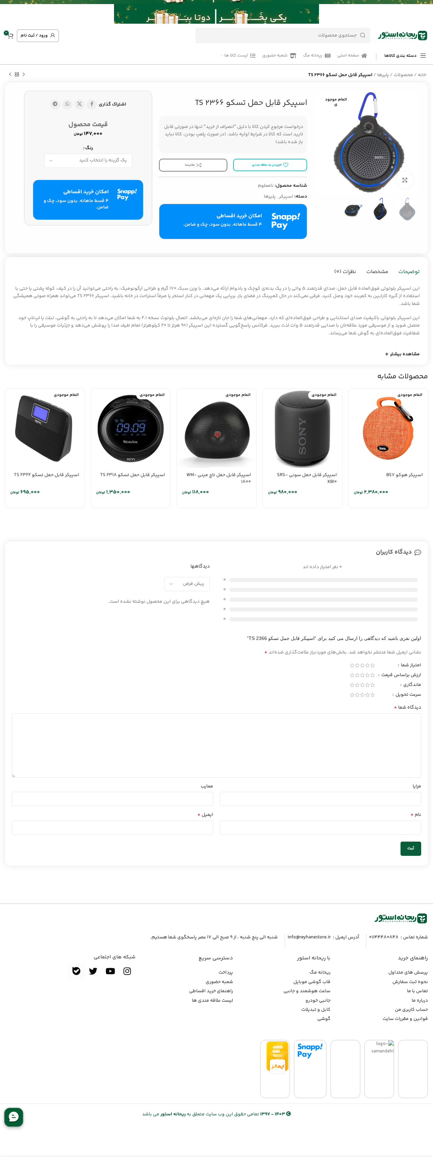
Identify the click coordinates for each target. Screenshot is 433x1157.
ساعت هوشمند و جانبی (307, 991)
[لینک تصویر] (401, 918)
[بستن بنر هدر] (8, 12)
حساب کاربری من (411, 1010)
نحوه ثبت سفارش (410, 982)
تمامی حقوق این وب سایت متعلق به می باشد (213, 1114)
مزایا (417, 786)
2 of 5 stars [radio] (367, 665)
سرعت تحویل (407, 695)
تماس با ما (417, 991)
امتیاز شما (410, 666)
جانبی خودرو (318, 1000)
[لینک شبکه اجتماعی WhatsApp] (67, 104)
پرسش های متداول (408, 972)
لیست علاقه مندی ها (212, 1000)
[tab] (409, 272)
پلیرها (383, 75)
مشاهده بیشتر (405, 354)
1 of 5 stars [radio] (372, 665)
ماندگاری (411, 686)
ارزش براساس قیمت (400, 676)
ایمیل (205, 815)
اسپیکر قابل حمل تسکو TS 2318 (132, 475)
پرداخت (226, 972)
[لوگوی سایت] (402, 35)
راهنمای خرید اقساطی (211, 991)
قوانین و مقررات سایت (405, 1019)
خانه (422, 75)
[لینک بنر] (226, 12)
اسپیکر (286, 196)
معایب (207, 786)
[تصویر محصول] (388, 428)
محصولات (403, 75)
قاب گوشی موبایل (312, 982)
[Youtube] (110, 970)
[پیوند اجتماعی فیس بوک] (92, 104)
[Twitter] (93, 970)
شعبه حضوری (219, 982)
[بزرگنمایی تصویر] (404, 180)
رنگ (89, 148)
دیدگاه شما (407, 707)
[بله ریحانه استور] (76, 970)
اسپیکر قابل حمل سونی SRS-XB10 (307, 478)
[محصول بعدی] (10, 74)
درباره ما (420, 1000)
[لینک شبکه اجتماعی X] (79, 104)
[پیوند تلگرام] (55, 104)
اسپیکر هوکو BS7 (404, 475)
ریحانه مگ (320, 972)
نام (415, 815)
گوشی (324, 1019)
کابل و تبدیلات (316, 1010)
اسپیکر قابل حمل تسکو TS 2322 (46, 475)
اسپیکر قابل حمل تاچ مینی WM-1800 (218, 478)
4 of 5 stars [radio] (357, 665)
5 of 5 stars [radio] (352, 665)
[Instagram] (127, 970)
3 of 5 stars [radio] (362, 665)
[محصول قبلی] (23, 74)
